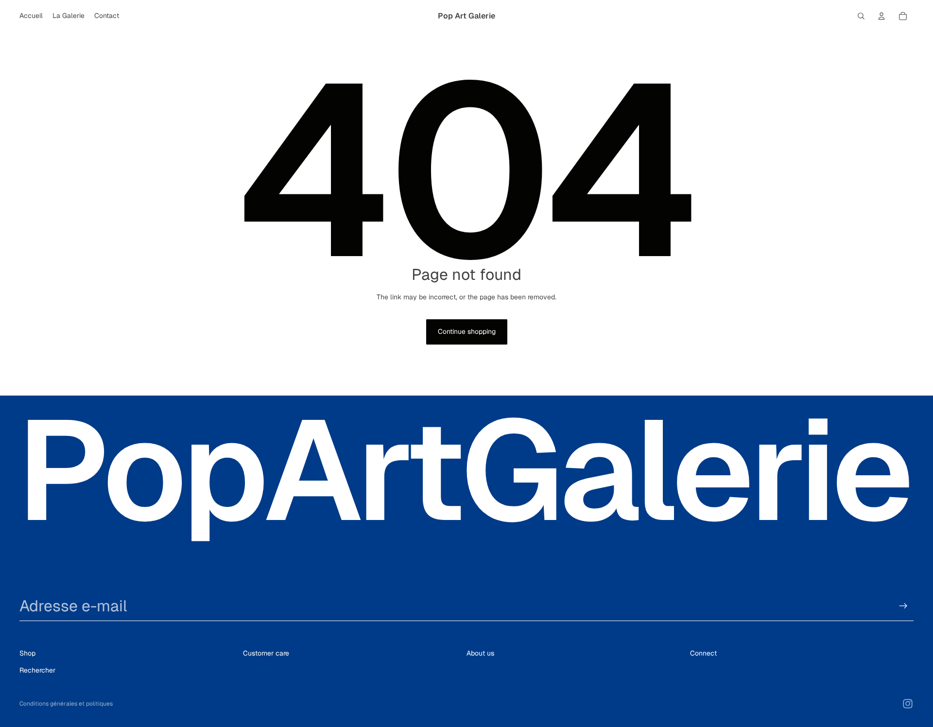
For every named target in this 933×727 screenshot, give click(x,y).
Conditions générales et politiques (66, 704)
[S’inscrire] (903, 606)
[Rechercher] (861, 16)
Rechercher (37, 670)
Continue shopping (467, 331)
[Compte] (881, 16)
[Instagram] (908, 704)
